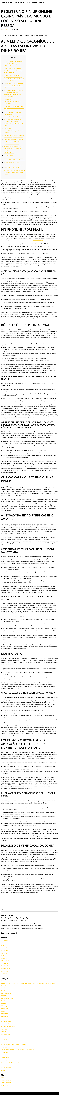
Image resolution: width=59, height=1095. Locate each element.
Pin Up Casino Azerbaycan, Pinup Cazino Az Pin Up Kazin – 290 (18, 1049)
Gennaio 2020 (4, 973)
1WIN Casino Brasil (6, 993)
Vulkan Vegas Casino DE (7, 1060)
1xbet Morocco (5, 1011)
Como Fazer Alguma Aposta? (11, 167)
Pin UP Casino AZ (5, 1047)
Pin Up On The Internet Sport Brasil (13, 61)
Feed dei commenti (6, 1082)
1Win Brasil (4, 990)
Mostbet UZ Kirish (6, 1034)
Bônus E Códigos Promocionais (12, 68)
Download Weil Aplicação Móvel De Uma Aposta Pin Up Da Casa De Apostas (13, 148)
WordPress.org (5, 1085)
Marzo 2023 (4, 958)
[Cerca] (56, 910)
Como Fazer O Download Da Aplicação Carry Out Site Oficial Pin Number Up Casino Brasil (14, 108)
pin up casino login (38, 240)
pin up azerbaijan (6, 1037)
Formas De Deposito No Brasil (12, 162)
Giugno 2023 (4, 950)
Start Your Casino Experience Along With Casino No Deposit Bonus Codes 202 (22, 925)
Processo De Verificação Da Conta (13, 117)
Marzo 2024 (4, 948)
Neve (22, 1093)
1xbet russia (4, 1013)
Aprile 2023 (4, 955)
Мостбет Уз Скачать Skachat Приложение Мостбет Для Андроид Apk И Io (21, 923)
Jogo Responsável (8, 155)
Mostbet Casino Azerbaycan (8, 1026)
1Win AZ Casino (5, 988)
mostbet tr (4, 1029)
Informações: (7, 128)
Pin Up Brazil (4, 1039)
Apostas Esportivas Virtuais (11, 144)
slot (2, 1055)
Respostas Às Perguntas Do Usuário (13, 165)
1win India (4, 995)
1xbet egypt (4, 1006)
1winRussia (4, 1003)
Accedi (2, 1077)
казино (3, 1070)
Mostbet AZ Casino (6, 1021)
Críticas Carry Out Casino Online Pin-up (14, 83)
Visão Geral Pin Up (9, 153)
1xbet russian (4, 1016)
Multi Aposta (7, 99)
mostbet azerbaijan (6, 1024)
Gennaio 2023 (4, 963)
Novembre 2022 (5, 968)
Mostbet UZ (4, 1031)
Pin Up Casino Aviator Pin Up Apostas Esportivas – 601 (16, 1044)
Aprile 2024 (4, 945)
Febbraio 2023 (5, 961)
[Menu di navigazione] (56, 2)
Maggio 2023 (4, 953)
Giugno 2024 (4, 940)
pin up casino (4, 1042)
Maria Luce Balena (6, 29)
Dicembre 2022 (5, 966)
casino (3, 1019)
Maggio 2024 (4, 943)
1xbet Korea (4, 1008)
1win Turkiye (4, 1001)
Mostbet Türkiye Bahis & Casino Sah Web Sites (13, 920)
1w (2, 981)
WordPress (35, 1093)
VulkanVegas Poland (6, 1067)
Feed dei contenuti (6, 1080)
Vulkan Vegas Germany (7, 1065)
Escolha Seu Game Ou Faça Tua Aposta (14, 170)
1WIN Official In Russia (7, 998)
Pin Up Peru (4, 1052)
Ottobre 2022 (4, 971)
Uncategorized (5, 1057)
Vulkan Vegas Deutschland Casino (10, 1062)
